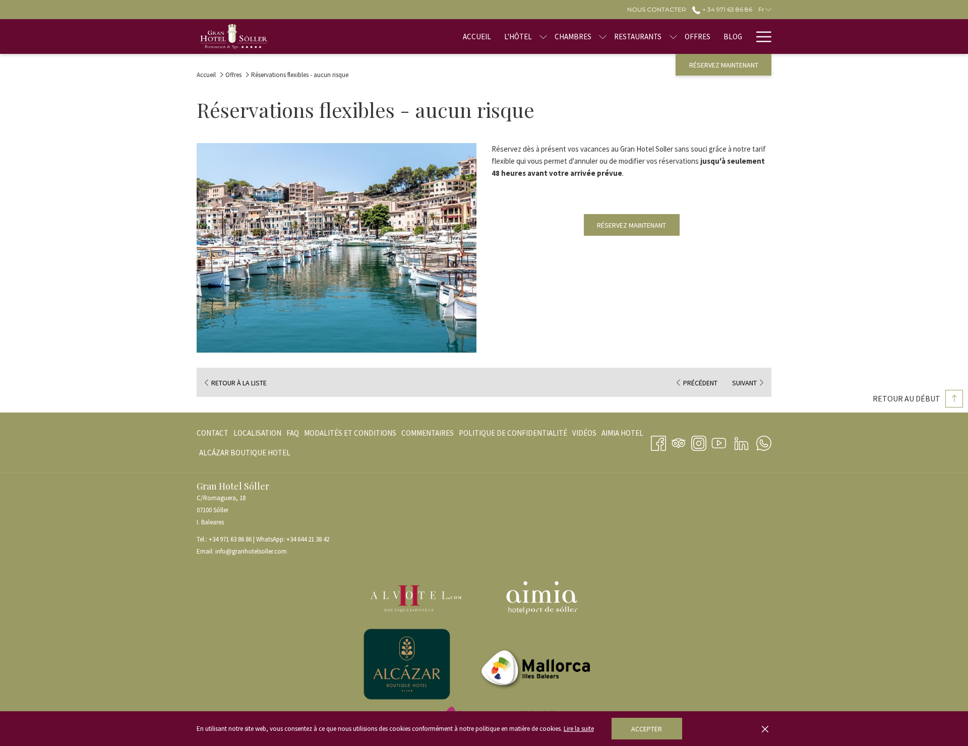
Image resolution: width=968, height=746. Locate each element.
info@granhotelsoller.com (251, 551)
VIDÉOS (584, 435)
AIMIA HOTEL (622, 435)
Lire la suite (579, 728)
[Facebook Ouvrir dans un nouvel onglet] (658, 441)
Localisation (257, 435)
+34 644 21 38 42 (307, 539)
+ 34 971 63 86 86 (726, 9)
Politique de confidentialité (513, 433)
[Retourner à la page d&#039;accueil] (234, 36)
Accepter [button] (646, 728)
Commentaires (427, 433)
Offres (233, 75)
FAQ (292, 433)
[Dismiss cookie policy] (765, 728)
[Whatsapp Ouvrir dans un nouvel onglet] (763, 441)
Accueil (206, 75)
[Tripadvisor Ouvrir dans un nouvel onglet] (678, 441)
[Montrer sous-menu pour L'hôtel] (543, 36)
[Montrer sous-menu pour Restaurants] (673, 36)
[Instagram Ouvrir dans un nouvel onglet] (698, 441)
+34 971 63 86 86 (230, 539)
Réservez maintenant (723, 65)
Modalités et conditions (350, 433)
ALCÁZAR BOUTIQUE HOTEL (244, 455)
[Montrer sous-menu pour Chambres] (603, 36)
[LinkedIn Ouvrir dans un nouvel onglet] (741, 441)
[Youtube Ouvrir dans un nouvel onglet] (719, 441)
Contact (212, 435)
